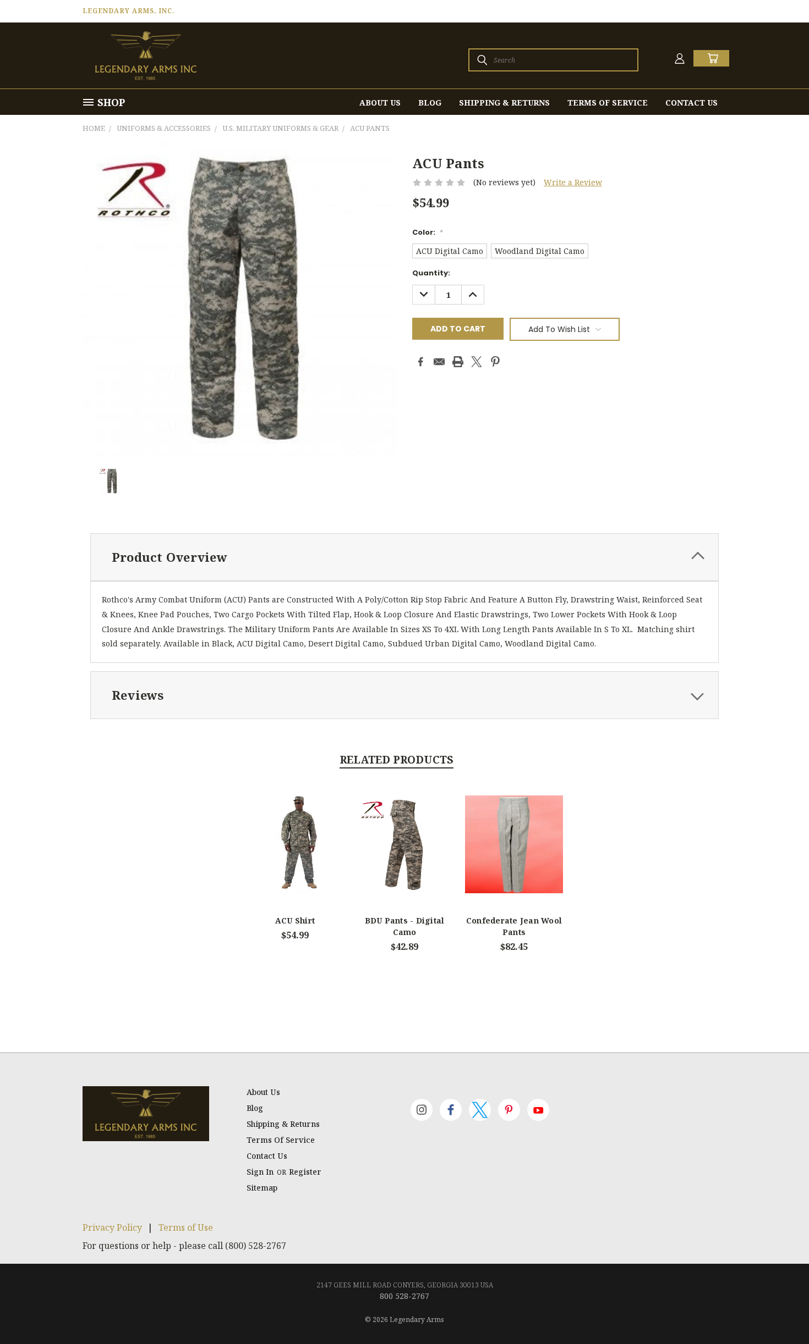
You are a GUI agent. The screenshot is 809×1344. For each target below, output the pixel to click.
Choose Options (295, 853)
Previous (780, 1309)
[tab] (404, 557)
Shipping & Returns (504, 102)
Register (305, 1171)
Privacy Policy (112, 1227)
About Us (380, 102)
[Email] (439, 361)
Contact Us (691, 102)
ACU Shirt (295, 920)
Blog (429, 102)
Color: (427, 232)
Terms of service (607, 102)
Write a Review (573, 182)
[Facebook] (420, 361)
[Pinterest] (495, 361)
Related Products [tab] (396, 760)
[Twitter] (476, 361)
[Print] (457, 361)
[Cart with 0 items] (711, 58)
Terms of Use (185, 1227)
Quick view (295, 832)
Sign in (261, 1171)
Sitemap (262, 1187)
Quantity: (431, 273)
